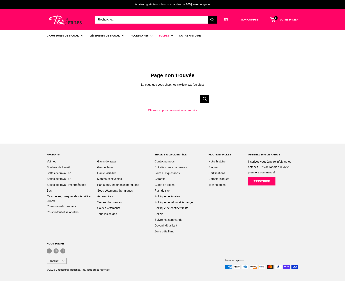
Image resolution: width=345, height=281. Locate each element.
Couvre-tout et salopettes (63, 212)
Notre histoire (217, 161)
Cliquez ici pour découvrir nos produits (172, 110)
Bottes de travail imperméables (66, 184)
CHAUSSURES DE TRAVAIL (63, 35)
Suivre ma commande (168, 219)
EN (226, 19)
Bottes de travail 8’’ (59, 178)
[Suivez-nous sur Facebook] (49, 250)
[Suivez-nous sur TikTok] (62, 250)
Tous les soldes (107, 214)
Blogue (213, 167)
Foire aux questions (167, 173)
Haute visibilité (106, 173)
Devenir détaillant (166, 225)
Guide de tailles (164, 184)
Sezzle (159, 214)
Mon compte (249, 19)
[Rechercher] (212, 20)
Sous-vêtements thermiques (115, 190)
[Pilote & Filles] (65, 20)
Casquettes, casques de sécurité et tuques (69, 198)
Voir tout (52, 161)
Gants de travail (107, 161)
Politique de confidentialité (171, 208)
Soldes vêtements (108, 208)
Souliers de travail (58, 167)
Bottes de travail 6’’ (59, 173)
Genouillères (105, 167)
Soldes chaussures (109, 202)
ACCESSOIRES (140, 35)
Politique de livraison (168, 196)
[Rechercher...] (204, 99)
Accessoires (105, 196)
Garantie (160, 178)
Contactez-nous (165, 161)
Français (54, 260)
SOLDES (164, 35)
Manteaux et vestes (109, 178)
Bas (49, 190)
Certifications (216, 173)
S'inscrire (261, 181)
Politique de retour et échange (174, 202)
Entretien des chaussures (171, 167)
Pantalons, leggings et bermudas (118, 184)
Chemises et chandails (61, 206)
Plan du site (162, 190)
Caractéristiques (218, 178)
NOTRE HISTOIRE (190, 35)
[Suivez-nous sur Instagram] (56, 250)
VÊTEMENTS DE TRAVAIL (105, 35)
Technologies (217, 184)
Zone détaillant (164, 231)
